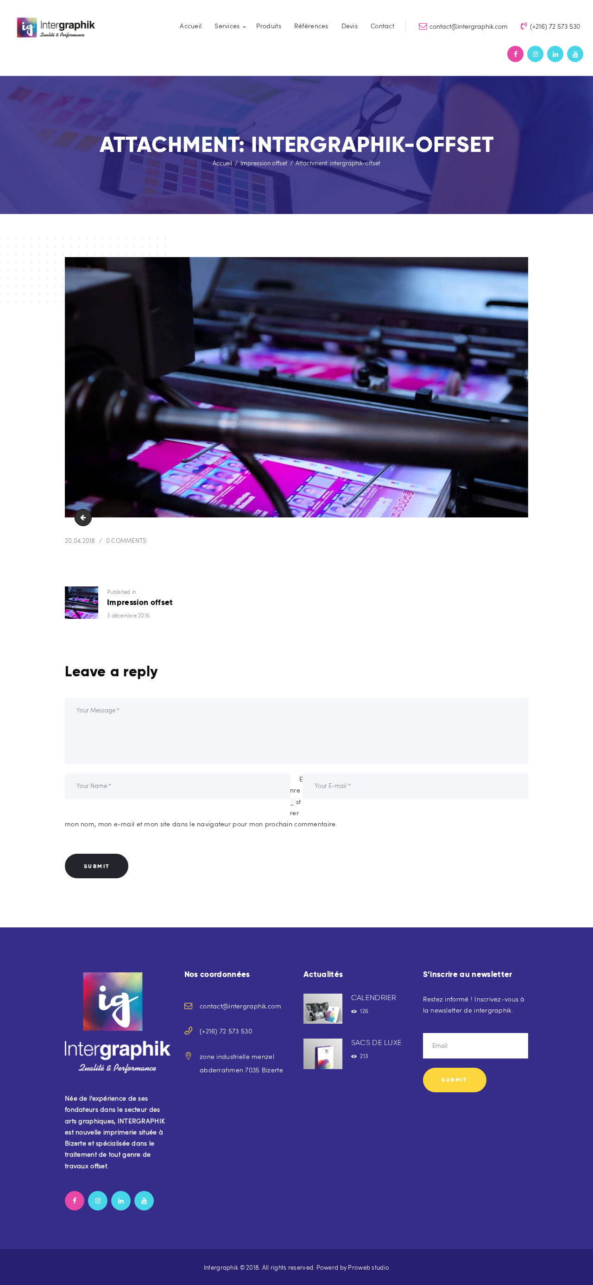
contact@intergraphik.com (240, 1006)
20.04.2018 (80, 540)
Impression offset (263, 163)
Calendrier (374, 997)
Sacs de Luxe (376, 1042)
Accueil (222, 163)
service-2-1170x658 (85, 517)
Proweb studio (368, 1267)
